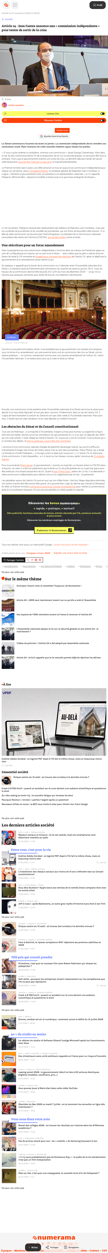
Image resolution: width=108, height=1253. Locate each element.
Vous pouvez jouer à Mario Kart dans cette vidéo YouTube (47, 1088)
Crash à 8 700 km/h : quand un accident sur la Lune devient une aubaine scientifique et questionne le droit (54, 789)
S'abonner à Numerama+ (52, 530)
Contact (94, 1250)
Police (99, 566)
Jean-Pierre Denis (61, 471)
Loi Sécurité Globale (51, 566)
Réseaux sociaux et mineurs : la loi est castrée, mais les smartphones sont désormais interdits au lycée (57, 836)
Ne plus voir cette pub (13, 572)
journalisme (29, 566)
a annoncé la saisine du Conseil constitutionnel (52, 486)
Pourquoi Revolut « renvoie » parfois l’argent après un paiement (35, 799)
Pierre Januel (26, 465)
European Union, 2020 (38, 553)
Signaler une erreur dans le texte (70, 553)
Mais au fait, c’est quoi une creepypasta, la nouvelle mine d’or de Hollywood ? (58, 1173)
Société (9, 19)
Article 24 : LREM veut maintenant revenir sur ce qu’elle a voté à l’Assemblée (56, 600)
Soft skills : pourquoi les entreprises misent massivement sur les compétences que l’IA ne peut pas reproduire (61, 980)
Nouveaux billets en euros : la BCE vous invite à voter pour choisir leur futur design (45, 804)
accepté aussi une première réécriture (53, 256)
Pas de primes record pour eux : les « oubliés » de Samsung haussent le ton (57, 1141)
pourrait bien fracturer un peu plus (35, 161)
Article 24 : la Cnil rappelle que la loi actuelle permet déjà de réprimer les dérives (59, 657)
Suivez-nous (62, 130)
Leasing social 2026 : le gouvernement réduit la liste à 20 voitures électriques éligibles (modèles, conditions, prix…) (58, 1073)
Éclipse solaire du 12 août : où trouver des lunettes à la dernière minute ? (51, 777)
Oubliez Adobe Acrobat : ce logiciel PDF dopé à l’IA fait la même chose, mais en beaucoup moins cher (52, 760)
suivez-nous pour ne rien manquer (70, 544)
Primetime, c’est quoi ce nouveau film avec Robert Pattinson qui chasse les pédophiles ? (57, 964)
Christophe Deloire (38, 171)
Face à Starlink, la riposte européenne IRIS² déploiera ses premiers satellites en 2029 (59, 943)
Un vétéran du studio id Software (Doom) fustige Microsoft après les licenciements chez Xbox (61, 1041)
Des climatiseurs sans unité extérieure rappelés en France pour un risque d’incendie (62, 1056)
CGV (104, 1250)
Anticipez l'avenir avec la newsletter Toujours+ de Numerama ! (49, 585)
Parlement (85, 566)
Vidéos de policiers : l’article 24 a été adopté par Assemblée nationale (53, 643)
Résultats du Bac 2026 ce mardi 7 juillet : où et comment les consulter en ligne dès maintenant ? (61, 1105)
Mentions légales (24, 1250)
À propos (6, 1250)
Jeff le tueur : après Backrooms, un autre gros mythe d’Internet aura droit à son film (61, 903)
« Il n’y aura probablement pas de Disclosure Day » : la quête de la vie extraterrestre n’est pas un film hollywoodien (62, 1158)
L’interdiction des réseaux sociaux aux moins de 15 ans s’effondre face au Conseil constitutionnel (60, 873)
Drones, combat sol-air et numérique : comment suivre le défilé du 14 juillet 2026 (60, 1019)
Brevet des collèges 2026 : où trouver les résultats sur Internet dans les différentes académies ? (61, 1126)
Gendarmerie (11, 566)
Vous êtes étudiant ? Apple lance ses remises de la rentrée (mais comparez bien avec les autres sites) (62, 889)
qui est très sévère (57, 237)
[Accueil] (6, 5)
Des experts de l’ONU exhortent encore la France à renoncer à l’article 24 (54, 614)
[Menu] (15, 5)
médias (71, 566)
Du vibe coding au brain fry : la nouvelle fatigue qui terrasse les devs (37, 795)
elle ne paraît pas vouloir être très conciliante (49, 441)
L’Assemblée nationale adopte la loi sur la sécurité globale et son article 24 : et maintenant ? (57, 630)
